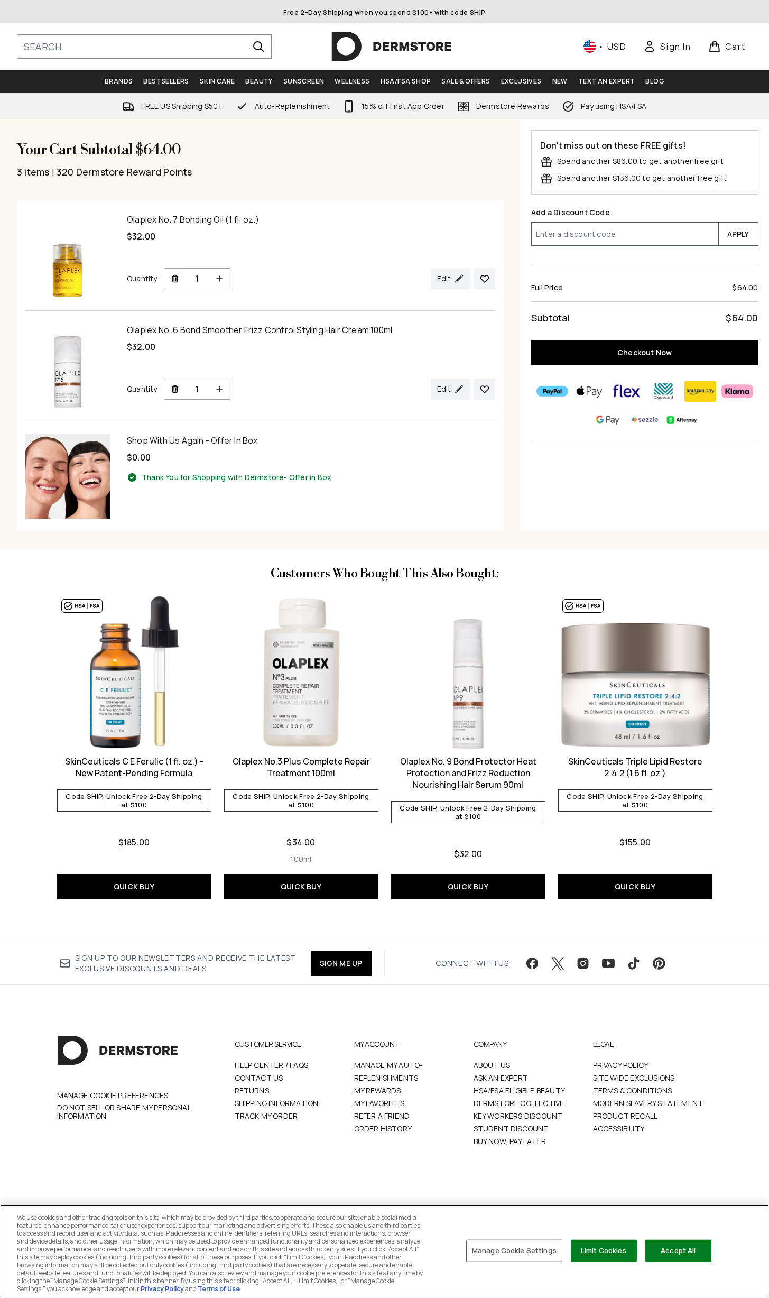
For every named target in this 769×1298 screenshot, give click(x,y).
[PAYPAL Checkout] (552, 391)
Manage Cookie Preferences (113, 1095)
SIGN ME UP (341, 963)
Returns (252, 1090)
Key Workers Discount (518, 1116)
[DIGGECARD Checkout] (663, 391)
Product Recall (625, 1116)
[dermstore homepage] (391, 46)
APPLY (738, 234)
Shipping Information (277, 1103)
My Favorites (379, 1103)
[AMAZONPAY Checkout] (700, 391)
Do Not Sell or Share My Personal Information (124, 1111)
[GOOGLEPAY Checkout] (607, 420)
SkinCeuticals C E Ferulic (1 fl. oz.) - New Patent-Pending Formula (134, 767)
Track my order (266, 1116)
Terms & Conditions (632, 1090)
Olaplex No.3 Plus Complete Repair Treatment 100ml (301, 767)
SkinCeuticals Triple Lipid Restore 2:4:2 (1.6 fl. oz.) (635, 767)
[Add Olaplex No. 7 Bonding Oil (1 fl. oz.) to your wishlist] (484, 278)
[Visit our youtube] (608, 963)
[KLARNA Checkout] (737, 391)
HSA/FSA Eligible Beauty (520, 1090)
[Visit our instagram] (583, 963)
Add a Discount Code (570, 212)
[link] (667, 46)
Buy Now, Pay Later (510, 1141)
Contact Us (259, 1078)
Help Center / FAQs (272, 1065)
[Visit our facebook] (532, 963)
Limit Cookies (604, 1250)
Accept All (678, 1250)
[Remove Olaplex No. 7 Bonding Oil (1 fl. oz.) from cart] (175, 278)
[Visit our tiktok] (633, 963)
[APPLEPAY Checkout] (589, 391)
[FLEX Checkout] (626, 391)
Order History (383, 1129)
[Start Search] (258, 46)
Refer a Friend (382, 1116)
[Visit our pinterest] (659, 963)
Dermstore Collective (519, 1103)
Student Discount (511, 1129)
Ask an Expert (501, 1078)
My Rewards (377, 1090)
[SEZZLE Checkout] (644, 420)
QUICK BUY (134, 886)
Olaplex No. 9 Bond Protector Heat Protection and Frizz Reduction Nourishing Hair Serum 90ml (468, 773)
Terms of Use (219, 1288)
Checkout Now (645, 352)
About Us (492, 1065)
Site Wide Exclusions (634, 1078)
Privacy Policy (620, 1065)
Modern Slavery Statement (648, 1103)
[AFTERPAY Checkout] (681, 420)
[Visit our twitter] (557, 963)
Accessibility (619, 1129)
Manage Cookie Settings (514, 1250)
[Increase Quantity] (219, 278)
